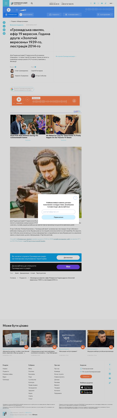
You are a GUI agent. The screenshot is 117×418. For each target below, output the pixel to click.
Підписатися (58, 217)
